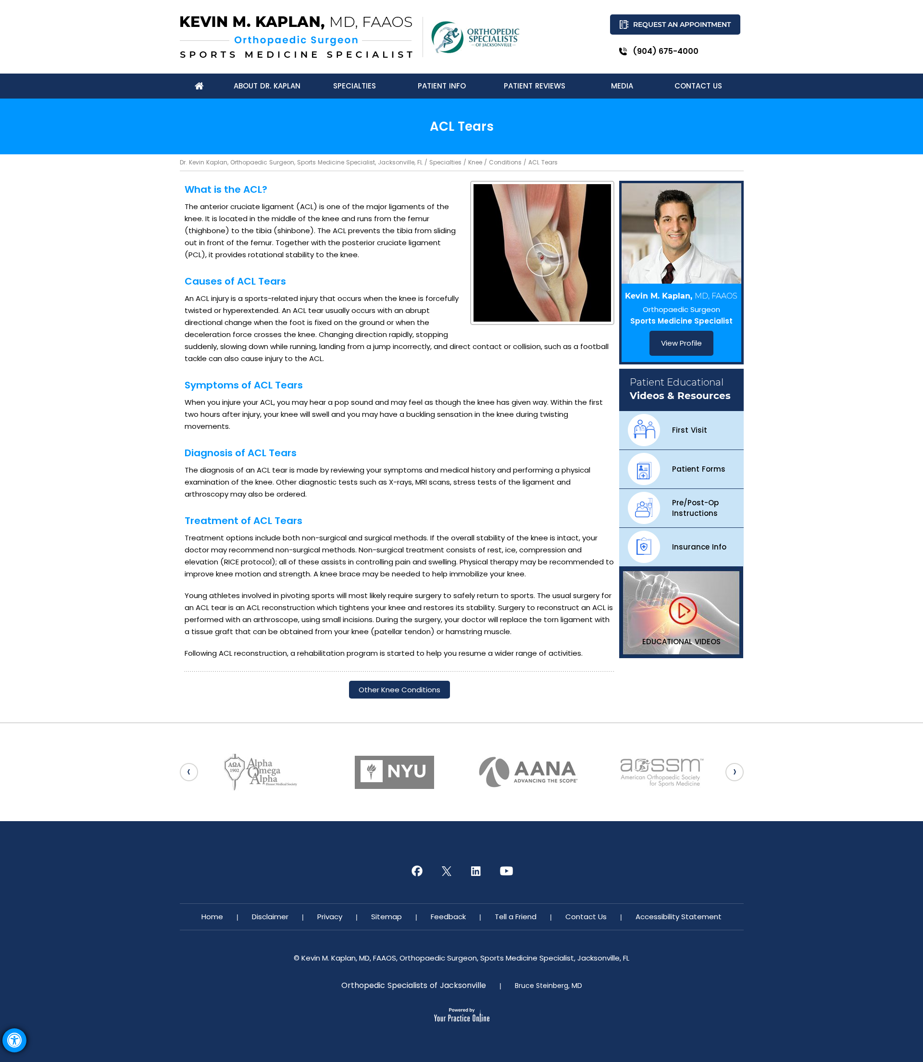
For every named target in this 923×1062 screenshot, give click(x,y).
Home (212, 917)
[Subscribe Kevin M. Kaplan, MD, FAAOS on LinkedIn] (476, 871)
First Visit (689, 430)
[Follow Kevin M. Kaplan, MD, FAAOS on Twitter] (446, 871)
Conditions (505, 162)
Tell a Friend (515, 917)
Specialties (445, 162)
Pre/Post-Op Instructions (695, 508)
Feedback (448, 917)
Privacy (329, 917)
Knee (475, 162)
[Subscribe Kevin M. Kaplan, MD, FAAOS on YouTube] (506, 871)
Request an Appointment (682, 24)
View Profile (681, 343)
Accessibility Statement (679, 917)
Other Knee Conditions (399, 690)
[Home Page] (199, 86)
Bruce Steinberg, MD (548, 985)
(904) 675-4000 (665, 51)
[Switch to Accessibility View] (14, 1040)
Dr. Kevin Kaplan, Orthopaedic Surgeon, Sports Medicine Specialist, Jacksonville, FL (301, 162)
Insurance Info (699, 547)
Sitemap (386, 917)
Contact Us (586, 917)
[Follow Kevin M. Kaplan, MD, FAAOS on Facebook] (416, 871)
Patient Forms (698, 469)
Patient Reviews (534, 86)
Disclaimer (270, 917)
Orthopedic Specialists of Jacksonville (413, 985)
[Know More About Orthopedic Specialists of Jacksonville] (475, 37)
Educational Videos (681, 642)
